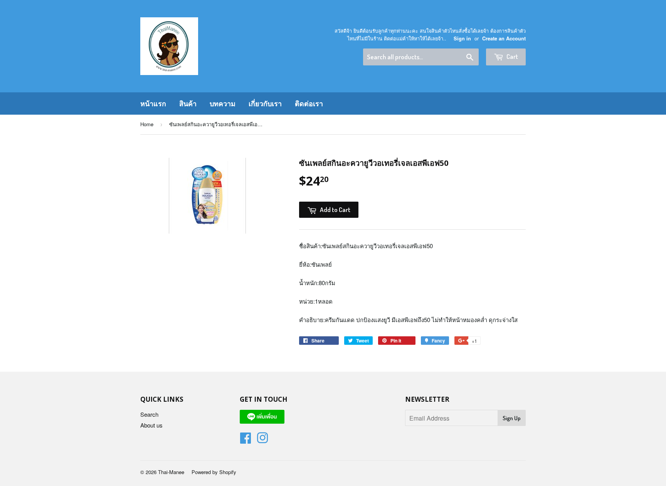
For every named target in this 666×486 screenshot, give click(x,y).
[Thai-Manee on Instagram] (262, 440)
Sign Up (512, 418)
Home (146, 124)
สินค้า (188, 103)
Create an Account (504, 38)
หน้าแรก (153, 103)
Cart (511, 56)
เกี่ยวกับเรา (265, 103)
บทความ (222, 103)
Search (149, 414)
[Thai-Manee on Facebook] (245, 440)
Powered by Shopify (214, 472)
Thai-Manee (171, 472)
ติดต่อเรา (309, 103)
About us (151, 425)
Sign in (462, 38)
